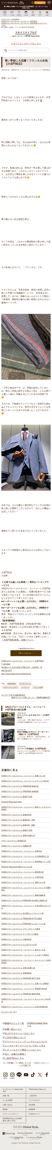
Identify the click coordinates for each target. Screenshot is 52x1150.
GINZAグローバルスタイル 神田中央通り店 (18, 836)
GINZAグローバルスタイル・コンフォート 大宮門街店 (22, 877)
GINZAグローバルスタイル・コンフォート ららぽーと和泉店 (25, 955)
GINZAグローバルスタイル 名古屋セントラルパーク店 (22, 913)
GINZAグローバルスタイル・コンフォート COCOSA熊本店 (24, 1007)
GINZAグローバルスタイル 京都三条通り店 (18, 968)
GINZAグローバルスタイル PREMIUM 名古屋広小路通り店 (24, 900)
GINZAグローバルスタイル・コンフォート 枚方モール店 (23, 950)
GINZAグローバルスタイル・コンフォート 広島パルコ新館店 (25, 984)
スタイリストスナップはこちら (26, 44)
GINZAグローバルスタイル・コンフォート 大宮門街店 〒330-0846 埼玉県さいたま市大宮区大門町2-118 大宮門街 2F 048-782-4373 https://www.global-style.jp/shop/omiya (22, 667)
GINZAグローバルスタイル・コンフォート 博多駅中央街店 (24, 989)
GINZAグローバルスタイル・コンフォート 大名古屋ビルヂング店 (26, 907)
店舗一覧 (6, 1096)
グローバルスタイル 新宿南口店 (13, 841)
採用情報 (32, 1109)
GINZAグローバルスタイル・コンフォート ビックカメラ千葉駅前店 (26, 889)
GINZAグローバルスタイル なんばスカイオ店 (19, 945)
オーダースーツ (25, 684)
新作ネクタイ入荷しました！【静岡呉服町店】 (31, 697)
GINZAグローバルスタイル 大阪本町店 (16, 939)
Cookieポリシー (34, 1114)
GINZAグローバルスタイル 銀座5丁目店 (16, 830)
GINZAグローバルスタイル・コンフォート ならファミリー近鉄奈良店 (26, 961)
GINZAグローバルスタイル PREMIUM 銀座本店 (20, 786)
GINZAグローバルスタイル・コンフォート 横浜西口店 (22, 872)
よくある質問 (7, 1100)
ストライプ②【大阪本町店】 (13, 695)
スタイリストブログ (10, 687)
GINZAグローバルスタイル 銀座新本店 (16, 815)
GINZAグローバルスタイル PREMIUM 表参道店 (20, 791)
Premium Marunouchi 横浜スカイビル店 (16, 867)
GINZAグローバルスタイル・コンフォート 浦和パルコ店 (23, 882)
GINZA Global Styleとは (37, 1089)
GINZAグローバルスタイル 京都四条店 (16, 973)
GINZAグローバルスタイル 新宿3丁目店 (16, 797)
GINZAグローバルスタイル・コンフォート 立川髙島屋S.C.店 (25, 856)
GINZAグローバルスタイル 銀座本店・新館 (18, 825)
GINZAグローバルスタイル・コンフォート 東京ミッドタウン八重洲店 (26, 808)
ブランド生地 (38, 687)
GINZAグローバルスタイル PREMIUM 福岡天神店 (20, 994)
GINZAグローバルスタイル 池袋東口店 (16, 846)
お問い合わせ (7, 1105)
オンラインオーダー (9, 1012)
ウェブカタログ (34, 1100)
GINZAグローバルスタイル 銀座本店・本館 (18, 820)
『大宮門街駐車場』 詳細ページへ (17, 640)
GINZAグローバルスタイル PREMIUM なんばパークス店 (23, 924)
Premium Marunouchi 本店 (11, 802)
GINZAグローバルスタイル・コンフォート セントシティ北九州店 (26, 1000)
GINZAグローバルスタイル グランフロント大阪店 (20, 929)
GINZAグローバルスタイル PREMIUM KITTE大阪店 (21, 919)
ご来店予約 (33, 1096)
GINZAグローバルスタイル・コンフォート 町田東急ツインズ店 (26, 862)
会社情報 (32, 1105)
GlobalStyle (11, 684)
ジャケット (25, 687)
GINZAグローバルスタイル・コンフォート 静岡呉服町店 (23, 895)
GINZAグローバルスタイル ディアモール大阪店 (19, 934)
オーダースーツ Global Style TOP (13, 1090)
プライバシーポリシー (11, 1114)
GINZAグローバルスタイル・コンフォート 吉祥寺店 (21, 851)
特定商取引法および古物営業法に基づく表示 (12, 1120)
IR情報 (5, 1109)
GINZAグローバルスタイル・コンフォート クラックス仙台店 (25, 781)
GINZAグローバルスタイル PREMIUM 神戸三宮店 (20, 978)
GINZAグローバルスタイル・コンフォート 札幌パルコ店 (23, 776)
